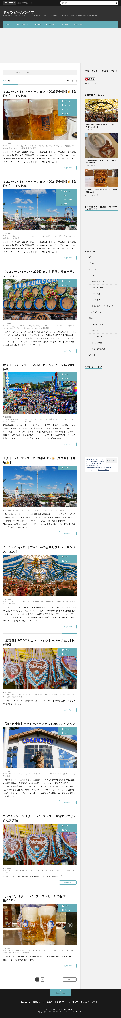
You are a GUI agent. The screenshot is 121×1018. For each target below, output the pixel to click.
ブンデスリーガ (95, 312)
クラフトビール (97, 288)
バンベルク (37, 24)
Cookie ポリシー (103, 470)
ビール (67, 114)
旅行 (40, 328)
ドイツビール (21, 24)
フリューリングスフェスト (16, 328)
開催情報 (17, 238)
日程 (27, 148)
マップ (64, 870)
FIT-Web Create (59, 1012)
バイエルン (44, 325)
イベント (68, 101)
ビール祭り (21, 148)
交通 (36, 328)
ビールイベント (59, 325)
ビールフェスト (53, 236)
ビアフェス (60, 950)
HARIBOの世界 (97, 324)
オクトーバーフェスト (30, 146)
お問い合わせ (78, 24)
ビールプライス (40, 601)
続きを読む (68, 168)
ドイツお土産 (97, 343)
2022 (6, 773)
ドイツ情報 (64, 24)
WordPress (80, 1012)
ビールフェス (12, 148)
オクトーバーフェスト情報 (43, 419)
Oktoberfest (12, 146)
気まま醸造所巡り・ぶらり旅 (102, 306)
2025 (6, 146)
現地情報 (33, 148)
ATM (10, 773)
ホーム (7, 24)
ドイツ (67, 109)
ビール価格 (11, 421)
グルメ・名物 (91, 165)
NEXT (70, 979)
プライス (11, 952)
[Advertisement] (60, 45)
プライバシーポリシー (90, 1002)
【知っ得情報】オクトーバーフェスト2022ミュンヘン (39, 723)
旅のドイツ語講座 (98, 349)
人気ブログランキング (92, 83)
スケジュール (43, 146)
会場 (4, 238)
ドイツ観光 (50, 24)
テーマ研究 (96, 294)
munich (11, 950)
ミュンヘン (70, 236)
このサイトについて (55, 1002)
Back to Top (60, 993)
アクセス (8, 694)
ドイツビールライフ (18, 12)
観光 (12, 238)
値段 (26, 421)
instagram (25, 1002)
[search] (116, 3)
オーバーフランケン (99, 281)
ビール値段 (68, 325)
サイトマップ (72, 1002)
